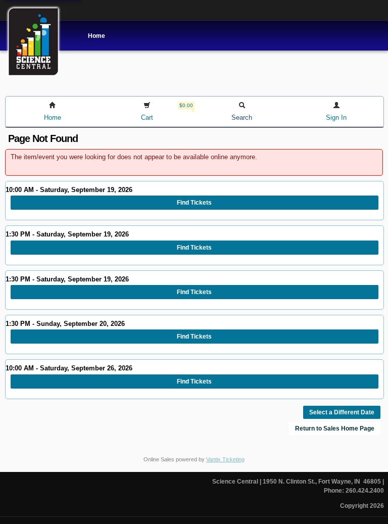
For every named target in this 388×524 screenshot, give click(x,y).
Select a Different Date (341, 412)
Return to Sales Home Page (334, 428)
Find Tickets (194, 202)
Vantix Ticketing (225, 459)
